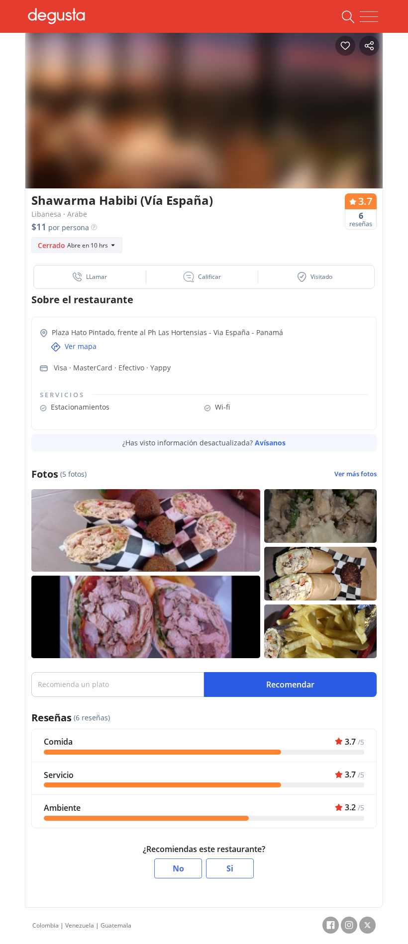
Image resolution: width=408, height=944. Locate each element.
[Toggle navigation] (369, 17)
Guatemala (116, 925)
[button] (90, 276)
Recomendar (290, 684)
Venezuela (79, 925)
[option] (204, 121)
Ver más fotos (355, 474)
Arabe (77, 214)
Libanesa (46, 214)
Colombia (45, 925)
